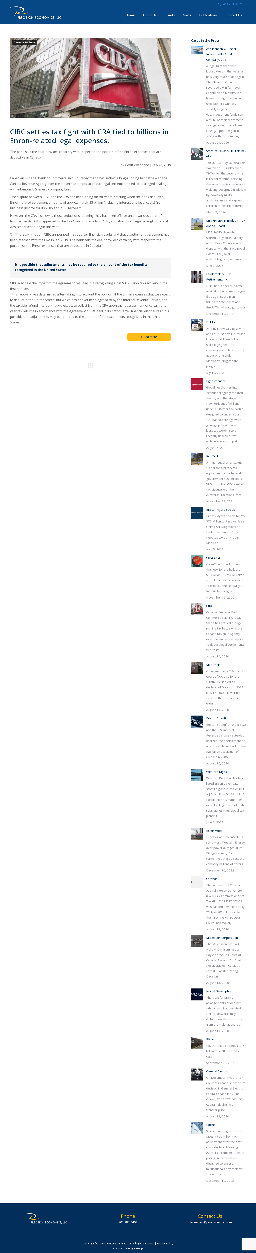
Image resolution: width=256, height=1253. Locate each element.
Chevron (212, 879)
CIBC (209, 606)
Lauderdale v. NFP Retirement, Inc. (218, 276)
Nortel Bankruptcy (218, 991)
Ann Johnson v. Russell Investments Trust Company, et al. (221, 54)
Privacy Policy (165, 1243)
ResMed (212, 456)
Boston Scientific (217, 718)
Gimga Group (135, 1248)
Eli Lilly (210, 322)
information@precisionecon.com (210, 1222)
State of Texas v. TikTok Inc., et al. (226, 153)
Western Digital (217, 772)
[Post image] (197, 50)
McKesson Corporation (222, 938)
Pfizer (210, 1039)
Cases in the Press (24, 42)
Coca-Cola (213, 558)
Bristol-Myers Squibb (220, 510)
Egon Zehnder (216, 381)
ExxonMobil (214, 831)
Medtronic (213, 665)
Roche (210, 1125)
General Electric (217, 1071)
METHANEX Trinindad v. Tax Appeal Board (225, 223)
